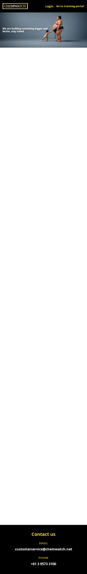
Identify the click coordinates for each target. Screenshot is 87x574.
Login (49, 6)
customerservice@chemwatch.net (43, 549)
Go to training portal (70, 6)
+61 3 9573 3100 (43, 564)
